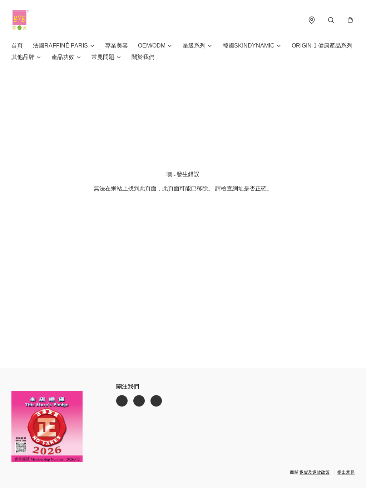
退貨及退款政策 (315, 472)
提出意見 (346, 472)
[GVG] (20, 20)
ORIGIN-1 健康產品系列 (322, 46)
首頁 (17, 46)
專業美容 (116, 46)
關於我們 (143, 57)
